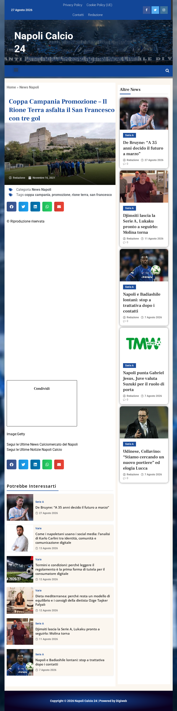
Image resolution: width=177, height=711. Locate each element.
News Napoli (29, 87)
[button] (16, 69)
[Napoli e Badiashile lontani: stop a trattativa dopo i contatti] (20, 662)
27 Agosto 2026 (48, 513)
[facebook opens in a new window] (146, 10)
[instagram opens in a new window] (164, 10)
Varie (38, 528)
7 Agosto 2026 (47, 670)
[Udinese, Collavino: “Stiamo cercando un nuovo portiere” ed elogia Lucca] (144, 422)
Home (11, 87)
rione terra (80, 195)
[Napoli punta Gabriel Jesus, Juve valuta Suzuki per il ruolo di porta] (144, 344)
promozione (61, 195)
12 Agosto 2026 (48, 579)
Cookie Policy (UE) (99, 5)
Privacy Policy (72, 5)
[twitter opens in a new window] (155, 10)
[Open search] (167, 70)
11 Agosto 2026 (48, 639)
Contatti (78, 15)
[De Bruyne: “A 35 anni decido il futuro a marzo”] (20, 507)
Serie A (39, 502)
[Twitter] (60, 285)
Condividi (42, 388)
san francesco (101, 195)
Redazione (95, 15)
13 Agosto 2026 (48, 548)
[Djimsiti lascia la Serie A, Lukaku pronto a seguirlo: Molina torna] (20, 631)
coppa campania (37, 195)
